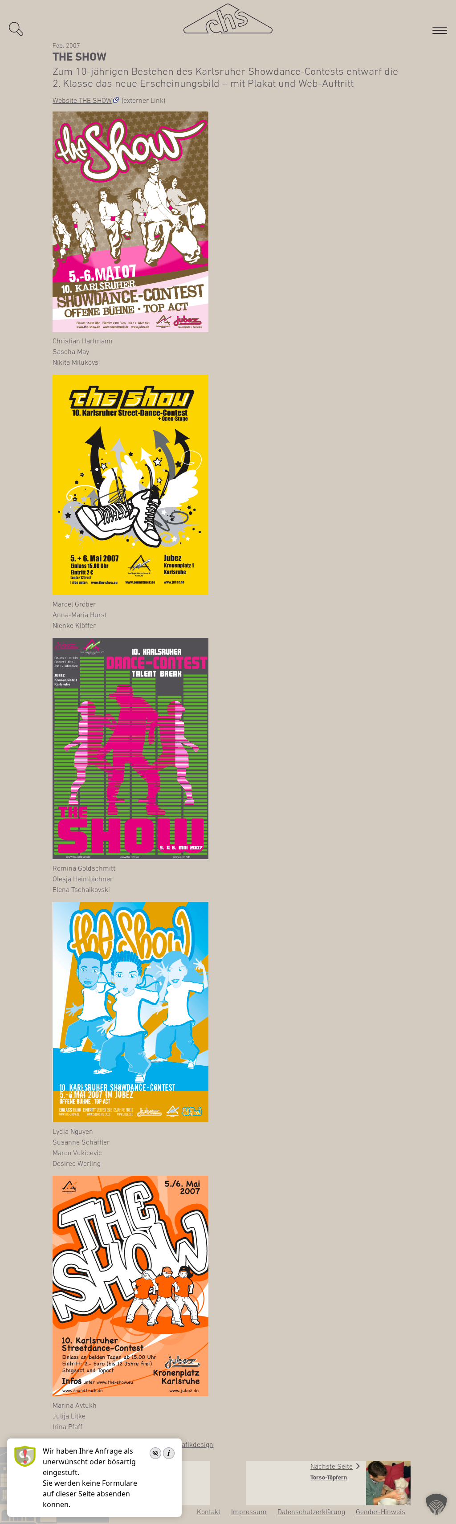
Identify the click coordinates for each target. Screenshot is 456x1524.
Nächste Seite (331, 1466)
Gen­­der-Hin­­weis (380, 1512)
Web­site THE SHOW (82, 100)
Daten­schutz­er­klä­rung (311, 1512)
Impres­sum (249, 1512)
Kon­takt (208, 1512)
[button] (436, 1504)
